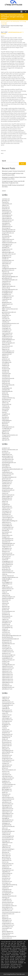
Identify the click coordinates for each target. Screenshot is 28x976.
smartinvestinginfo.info (8, 836)
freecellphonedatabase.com (9, 477)
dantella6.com (5, 247)
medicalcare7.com (6, 262)
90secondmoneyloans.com (9, 770)
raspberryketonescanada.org (9, 884)
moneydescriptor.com (7, 527)
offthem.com (5, 205)
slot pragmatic (13, 950)
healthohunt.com (6, 833)
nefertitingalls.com (7, 718)
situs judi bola (13, 962)
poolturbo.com (6, 359)
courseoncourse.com (7, 461)
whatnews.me (5, 852)
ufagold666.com (6, 871)
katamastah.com (6, 600)
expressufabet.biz (6, 216)
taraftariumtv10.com (7, 336)
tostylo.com (5, 503)
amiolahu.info (5, 372)
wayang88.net (5, 818)
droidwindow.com (6, 868)
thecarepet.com (6, 453)
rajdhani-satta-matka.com (8, 286)
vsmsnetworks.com (7, 204)
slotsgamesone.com (7, 249)
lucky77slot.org (6, 567)
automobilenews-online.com (9, 905)
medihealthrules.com (7, 886)
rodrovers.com (6, 773)
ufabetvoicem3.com (7, 815)
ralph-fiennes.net (6, 307)
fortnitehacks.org (6, 399)
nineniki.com (5, 259)
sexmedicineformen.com (8, 643)
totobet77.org (5, 663)
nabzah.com (5, 265)
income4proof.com (7, 721)
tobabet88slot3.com (7, 658)
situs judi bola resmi (16, 964)
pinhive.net (5, 415)
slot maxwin (7, 946)
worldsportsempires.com (8, 597)
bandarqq (12, 966)
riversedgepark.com (7, 711)
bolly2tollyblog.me (6, 420)
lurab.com (4, 930)
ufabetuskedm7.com (7, 677)
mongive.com (5, 267)
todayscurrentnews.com (8, 660)
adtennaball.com (6, 263)
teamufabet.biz (6, 223)
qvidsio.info (5, 393)
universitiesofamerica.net (8, 231)
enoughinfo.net (6, 414)
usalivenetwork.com (7, 472)
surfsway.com (5, 763)
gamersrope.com (6, 478)
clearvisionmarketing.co (8, 849)
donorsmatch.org (6, 404)
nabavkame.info (6, 430)
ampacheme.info (6, 373)
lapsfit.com (5, 792)
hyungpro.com (6, 537)
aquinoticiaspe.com (7, 519)
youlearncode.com (7, 745)
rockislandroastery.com (8, 925)
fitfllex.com (5, 310)
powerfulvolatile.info (7, 391)
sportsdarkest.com (7, 532)
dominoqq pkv (4, 967)
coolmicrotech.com (7, 901)
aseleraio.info (5, 603)
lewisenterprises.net (7, 734)
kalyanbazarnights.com (8, 252)
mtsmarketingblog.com (8, 352)
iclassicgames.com (7, 511)
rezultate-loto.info (6, 800)
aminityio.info (5, 370)
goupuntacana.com (7, 710)
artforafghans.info (6, 362)
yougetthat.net (6, 504)
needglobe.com (6, 630)
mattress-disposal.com (8, 575)
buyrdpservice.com (7, 499)
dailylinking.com (6, 737)
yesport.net (5, 501)
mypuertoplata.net (7, 218)
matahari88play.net (7, 525)
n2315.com (5, 301)
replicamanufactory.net (8, 799)
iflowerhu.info (5, 433)
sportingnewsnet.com (7, 538)
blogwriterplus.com (7, 454)
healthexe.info (5, 365)
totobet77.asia (5, 661)
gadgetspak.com (6, 787)
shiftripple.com (6, 645)
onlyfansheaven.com (7, 304)
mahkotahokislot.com (7, 571)
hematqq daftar (15, 954)
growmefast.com (6, 569)
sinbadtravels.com (6, 483)
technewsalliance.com (7, 837)
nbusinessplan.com (7, 212)
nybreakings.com (6, 894)
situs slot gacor (16, 948)
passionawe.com (6, 634)
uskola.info (5, 844)
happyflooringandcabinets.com (10, 577)
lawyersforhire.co (6, 522)
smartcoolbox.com (7, 648)
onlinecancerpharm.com (8, 572)
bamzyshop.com (6, 878)
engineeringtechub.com (8, 554)
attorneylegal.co (6, 558)
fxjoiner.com (5, 917)
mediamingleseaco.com (8, 351)
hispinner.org (5, 271)
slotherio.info (5, 396)
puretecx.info (5, 367)
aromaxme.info (6, 377)
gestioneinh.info (6, 857)
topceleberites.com (7, 805)
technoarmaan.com (7, 910)
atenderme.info (6, 380)
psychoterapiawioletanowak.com (10, 639)
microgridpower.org (7, 627)
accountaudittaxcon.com (8, 611)
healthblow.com (6, 283)
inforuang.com (6, 313)
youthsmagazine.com (7, 529)
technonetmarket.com (8, 839)
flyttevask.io (5, 423)
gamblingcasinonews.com (8, 229)
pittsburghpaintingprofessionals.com (11, 635)
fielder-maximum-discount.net (10, 309)
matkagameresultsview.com (9, 268)
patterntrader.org (6, 590)
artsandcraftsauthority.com (9, 936)
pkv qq (7, 959)
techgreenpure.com (7, 758)
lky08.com (4, 305)
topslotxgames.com (7, 244)
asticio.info (5, 605)
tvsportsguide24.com (7, 563)
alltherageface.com (7, 920)
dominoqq (8, 953)
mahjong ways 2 (22, 950)
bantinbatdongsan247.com (9, 462)
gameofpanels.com (7, 278)
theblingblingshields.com (8, 543)
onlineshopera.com (7, 731)
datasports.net (6, 551)
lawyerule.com (5, 349)
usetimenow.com (6, 281)
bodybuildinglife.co (7, 579)
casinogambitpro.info (7, 457)
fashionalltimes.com (7, 907)
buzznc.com (5, 915)
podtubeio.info (6, 389)
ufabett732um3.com (7, 842)
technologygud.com (7, 582)
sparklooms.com (6, 653)
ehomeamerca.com (7, 755)
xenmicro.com (5, 729)
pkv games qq (18, 958)
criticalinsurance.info (7, 273)
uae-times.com (6, 199)
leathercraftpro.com (7, 626)
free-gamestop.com (7, 482)
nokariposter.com (6, 275)
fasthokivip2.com (6, 514)
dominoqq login (5, 966)
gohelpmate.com (6, 284)
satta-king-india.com (7, 776)
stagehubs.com (6, 697)
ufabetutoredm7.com (7, 681)
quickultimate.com (7, 640)
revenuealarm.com (7, 928)
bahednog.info (6, 464)
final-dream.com (6, 854)
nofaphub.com (6, 716)
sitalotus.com (5, 593)
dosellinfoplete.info (7, 388)
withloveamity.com (7, 744)
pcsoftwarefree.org (7, 736)
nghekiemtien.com (7, 354)
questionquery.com (7, 338)
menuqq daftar (23, 953)
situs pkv (13, 941)
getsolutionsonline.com (8, 270)
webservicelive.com (7, 938)
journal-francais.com (7, 346)
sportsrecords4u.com (7, 804)
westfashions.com (6, 325)
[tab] (21, 12)
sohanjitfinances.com (7, 650)
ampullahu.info (6, 375)
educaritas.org (6, 723)
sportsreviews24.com (7, 564)
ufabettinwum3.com (7, 673)
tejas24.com (5, 357)
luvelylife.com (5, 317)
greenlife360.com (6, 213)
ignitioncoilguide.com (7, 931)
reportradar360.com (7, 333)
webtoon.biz (5, 533)
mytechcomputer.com (7, 933)
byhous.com (5, 425)
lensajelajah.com (6, 724)
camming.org (5, 707)
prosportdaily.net (6, 859)
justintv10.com (6, 347)
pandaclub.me (5, 422)
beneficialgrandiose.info (8, 385)
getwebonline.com (6, 302)
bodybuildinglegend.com (8, 339)
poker (24, 956)
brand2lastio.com (6, 294)
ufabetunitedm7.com (7, 676)
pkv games (20, 941)
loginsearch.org (6, 401)
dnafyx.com (5, 739)
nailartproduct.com (7, 765)
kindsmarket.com (6, 315)
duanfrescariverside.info (8, 826)
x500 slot (19, 945)
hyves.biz (4, 412)
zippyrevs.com (5, 237)
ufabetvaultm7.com (7, 812)
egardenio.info (6, 606)
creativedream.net (6, 299)
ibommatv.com (6, 207)
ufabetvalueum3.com (7, 810)
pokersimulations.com (8, 797)
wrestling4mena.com (7, 291)
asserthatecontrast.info (8, 378)
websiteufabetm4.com (7, 820)
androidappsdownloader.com (9, 280)
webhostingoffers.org (7, 752)
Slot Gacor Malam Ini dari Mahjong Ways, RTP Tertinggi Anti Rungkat (13, 22)
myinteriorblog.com (7, 873)
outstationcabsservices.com (9, 896)
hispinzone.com (6, 250)
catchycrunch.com (6, 715)
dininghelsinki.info (6, 825)
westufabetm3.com (7, 685)
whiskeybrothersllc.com (8, 687)
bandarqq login (5, 958)
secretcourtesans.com (8, 702)
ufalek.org (4, 574)
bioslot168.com (6, 935)
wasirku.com (5, 356)
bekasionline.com (6, 210)
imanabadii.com (6, 436)
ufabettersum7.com (7, 669)
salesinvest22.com (6, 860)
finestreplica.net (6, 829)
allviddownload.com (7, 226)
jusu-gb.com (5, 451)
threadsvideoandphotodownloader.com (12, 469)
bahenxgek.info (6, 466)
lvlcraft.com (5, 768)
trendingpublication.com (8, 664)
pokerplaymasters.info (8, 459)
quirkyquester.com (7, 642)
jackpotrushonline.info (8, 474)
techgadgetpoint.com (7, 561)
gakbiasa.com (5, 432)
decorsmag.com (6, 228)
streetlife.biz (5, 411)
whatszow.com (6, 753)
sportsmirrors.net (6, 550)
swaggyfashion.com (7, 335)
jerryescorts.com (6, 556)
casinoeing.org (6, 407)
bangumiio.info (6, 381)
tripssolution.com (6, 774)
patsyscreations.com (7, 719)
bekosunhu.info (6, 383)
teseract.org (5, 862)
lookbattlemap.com (7, 498)
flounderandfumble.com (8, 831)
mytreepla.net (5, 795)
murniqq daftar (6, 954)
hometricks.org (6, 624)
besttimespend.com (7, 616)
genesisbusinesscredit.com (9, 312)
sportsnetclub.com (7, 506)
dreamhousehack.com (8, 902)
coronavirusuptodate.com (8, 784)
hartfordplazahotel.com (8, 427)
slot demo (4, 951)
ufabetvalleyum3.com (7, 682)
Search (4, 161)
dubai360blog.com (7, 566)
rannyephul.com (6, 331)
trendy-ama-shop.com (7, 863)
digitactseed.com (6, 766)
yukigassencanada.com (8, 778)
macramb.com (6, 318)
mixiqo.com (5, 629)
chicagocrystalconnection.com (10, 435)
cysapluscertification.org (8, 398)
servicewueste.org (6, 236)
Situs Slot (4, 24)
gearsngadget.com (7, 789)
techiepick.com (6, 876)
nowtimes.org (5, 406)
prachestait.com (6, 360)
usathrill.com (5, 888)
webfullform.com (6, 225)
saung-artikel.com (6, 512)
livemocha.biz (5, 409)
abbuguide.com (6, 749)
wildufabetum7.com (7, 689)
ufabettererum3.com (7, 666)
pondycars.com (6, 880)
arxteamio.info (6, 608)
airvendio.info (5, 364)
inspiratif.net (5, 202)
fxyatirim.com (5, 747)
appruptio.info (5, 440)
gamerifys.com (6, 200)
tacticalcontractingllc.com (8, 655)
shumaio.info (5, 394)
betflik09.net (5, 726)
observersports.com (7, 516)
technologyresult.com (7, 750)
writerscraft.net (6, 288)
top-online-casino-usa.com (9, 254)
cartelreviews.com (6, 762)
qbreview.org (5, 234)
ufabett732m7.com (7, 865)
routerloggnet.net (6, 246)
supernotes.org (6, 595)
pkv (6, 943)
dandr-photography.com (8, 343)
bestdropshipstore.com (8, 760)
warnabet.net (5, 417)
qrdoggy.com (5, 580)
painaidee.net (5, 530)
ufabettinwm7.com (7, 671)
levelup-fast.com (6, 794)
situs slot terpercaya (6, 948)
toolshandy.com (6, 326)
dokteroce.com (6, 344)
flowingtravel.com (6, 257)
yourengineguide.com (7, 892)
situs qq (7, 956)
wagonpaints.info (6, 846)
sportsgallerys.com (7, 548)
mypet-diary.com (6, 320)
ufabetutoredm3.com (7, 679)
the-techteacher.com (7, 904)
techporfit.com (6, 208)
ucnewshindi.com (6, 475)
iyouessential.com (6, 742)
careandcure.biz (6, 618)
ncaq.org (4, 728)
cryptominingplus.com (8, 517)
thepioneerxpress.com (8, 220)
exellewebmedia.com (7, 480)
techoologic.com (6, 883)
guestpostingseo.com (7, 456)
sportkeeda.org (6, 614)
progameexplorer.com (8, 923)
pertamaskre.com (6, 467)
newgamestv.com (6, 546)
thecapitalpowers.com (7, 656)
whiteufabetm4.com (7, 821)
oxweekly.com (5, 322)
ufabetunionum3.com (7, 808)
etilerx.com (5, 828)
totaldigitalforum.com (7, 909)
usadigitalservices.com (8, 296)
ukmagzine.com (6, 485)
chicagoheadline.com (7, 705)
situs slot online (12, 945)
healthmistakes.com (7, 587)
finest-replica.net (6, 855)
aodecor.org (5, 402)
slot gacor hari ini (15, 946)
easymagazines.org (7, 621)
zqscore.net (5, 601)
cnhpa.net (4, 592)
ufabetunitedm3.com (7, 674)
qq (10, 967)
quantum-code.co (6, 850)
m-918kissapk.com (6, 428)
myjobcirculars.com (7, 241)
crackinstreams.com (7, 786)
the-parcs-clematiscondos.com (10, 449)
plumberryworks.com (7, 637)
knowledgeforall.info (7, 292)
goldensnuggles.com (7, 496)
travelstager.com (6, 328)
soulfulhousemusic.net (8, 651)
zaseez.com (5, 713)
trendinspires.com (6, 330)
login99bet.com (6, 700)
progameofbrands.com (8, 233)
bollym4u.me (5, 419)
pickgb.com (5, 585)
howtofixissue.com (7, 221)
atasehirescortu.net (7, 553)
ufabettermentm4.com (8, 668)
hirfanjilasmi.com (6, 622)
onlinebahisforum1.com (8, 703)
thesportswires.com (7, 535)
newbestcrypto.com (7, 508)
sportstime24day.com (7, 540)
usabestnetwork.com (7, 488)
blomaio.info (5, 386)
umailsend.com (6, 491)
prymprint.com (6, 613)
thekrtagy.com (5, 897)
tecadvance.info (6, 368)
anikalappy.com (6, 823)
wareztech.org (5, 487)
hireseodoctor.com (7, 791)
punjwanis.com (6, 448)
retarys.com (5, 493)
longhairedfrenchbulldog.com (9, 521)
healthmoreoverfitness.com (9, 242)
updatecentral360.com (8, 598)
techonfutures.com (7, 881)
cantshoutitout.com (7, 215)
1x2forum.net (5, 698)
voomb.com (5, 559)
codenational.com (6, 922)
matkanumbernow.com (8, 239)
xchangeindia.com (6, 899)
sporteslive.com (6, 542)
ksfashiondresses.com (7, 588)
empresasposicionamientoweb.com (11, 912)
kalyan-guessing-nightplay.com (10, 276)
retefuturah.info (6, 834)
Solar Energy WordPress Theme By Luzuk (14, 974)
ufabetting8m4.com (7, 807)
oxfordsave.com (6, 509)
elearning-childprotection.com (10, 289)
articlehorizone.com (7, 779)
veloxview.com (5, 684)
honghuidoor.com (6, 255)
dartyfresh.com (6, 732)
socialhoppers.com (7, 297)
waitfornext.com (6, 847)
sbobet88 (20, 962)
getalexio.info (5, 609)
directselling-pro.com (7, 926)
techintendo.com (6, 757)
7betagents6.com (6, 783)
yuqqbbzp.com (6, 781)
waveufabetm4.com (7, 816)
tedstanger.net (6, 841)
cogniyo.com (5, 619)
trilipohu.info (5, 438)
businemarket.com (7, 524)
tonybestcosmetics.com (8, 913)
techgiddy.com (6, 470)
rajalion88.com (6, 708)
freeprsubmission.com (8, 870)
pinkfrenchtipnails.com (8, 545)
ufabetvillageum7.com (7, 813)
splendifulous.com (6, 802)
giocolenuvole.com (7, 740)
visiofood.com (5, 867)
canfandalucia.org (6, 891)
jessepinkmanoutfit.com (8, 490)
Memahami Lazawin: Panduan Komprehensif (13, 171)
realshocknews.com (7, 584)
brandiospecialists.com (8, 260)
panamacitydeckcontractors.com (10, 323)
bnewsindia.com (6, 875)
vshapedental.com (6, 889)
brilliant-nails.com (6, 341)
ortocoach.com (6, 632)
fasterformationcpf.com (8, 495)
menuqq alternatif (5, 941)
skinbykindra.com (6, 918)
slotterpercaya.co (6, 647)
